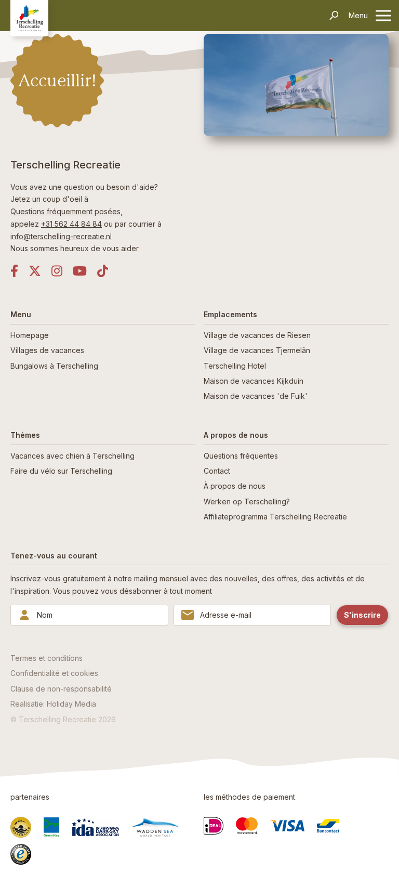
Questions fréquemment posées (65, 211)
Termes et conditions (46, 658)
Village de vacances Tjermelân (257, 350)
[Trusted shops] (20, 854)
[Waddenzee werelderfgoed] (155, 827)
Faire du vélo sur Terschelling (61, 470)
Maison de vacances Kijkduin (253, 380)
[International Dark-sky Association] (95, 827)
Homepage (29, 335)
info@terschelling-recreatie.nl (61, 236)
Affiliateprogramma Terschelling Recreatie (275, 516)
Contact (217, 470)
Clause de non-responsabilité (61, 688)
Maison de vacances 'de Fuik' (256, 396)
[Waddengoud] (20, 827)
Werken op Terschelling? (247, 501)
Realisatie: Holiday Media (53, 703)
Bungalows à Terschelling (54, 365)
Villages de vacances (47, 350)
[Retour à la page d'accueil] (29, 18)
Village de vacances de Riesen (257, 335)
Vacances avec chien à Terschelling (72, 455)
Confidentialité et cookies (54, 673)
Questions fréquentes (241, 455)
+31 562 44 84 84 (71, 223)
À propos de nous (234, 485)
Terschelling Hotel (235, 365)
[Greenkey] (51, 827)
